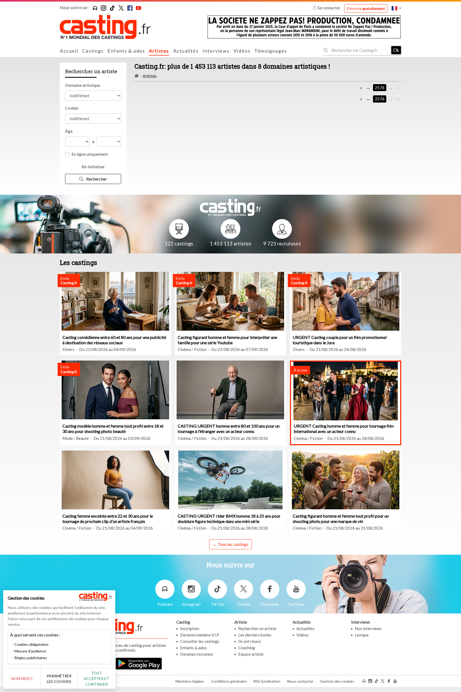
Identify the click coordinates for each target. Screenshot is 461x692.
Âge (69, 131)
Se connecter (329, 7)
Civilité (71, 108)
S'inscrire (366, 8)
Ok (396, 50)
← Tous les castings (230, 544)
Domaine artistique (82, 85)
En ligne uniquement (89, 154)
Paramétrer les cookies (59, 679)
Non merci (22, 678)
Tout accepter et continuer (96, 678)
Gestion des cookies (337, 681)
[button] (396, 8)
